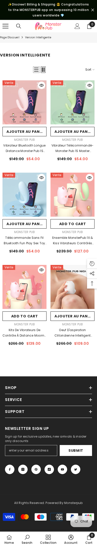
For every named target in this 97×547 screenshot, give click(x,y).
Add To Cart (72, 223)
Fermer (93, 10)
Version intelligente (38, 37)
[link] (27, 539)
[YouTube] (62, 469)
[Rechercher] (19, 26)
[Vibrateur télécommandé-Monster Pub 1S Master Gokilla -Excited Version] (72, 102)
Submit (75, 450)
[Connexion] (77, 26)
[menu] (5, 26)
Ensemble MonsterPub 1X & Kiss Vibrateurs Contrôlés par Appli (72, 241)
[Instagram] (23, 469)
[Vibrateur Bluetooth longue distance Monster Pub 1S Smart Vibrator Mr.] (24, 102)
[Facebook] (9, 469)
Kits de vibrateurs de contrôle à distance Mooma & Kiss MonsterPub (24, 333)
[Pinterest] (36, 469)
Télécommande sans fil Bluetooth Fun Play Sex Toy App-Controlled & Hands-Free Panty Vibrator (24, 241)
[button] (36, 69)
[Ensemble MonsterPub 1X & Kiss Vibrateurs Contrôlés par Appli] (72, 195)
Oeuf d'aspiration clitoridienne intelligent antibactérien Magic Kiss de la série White (72, 333)
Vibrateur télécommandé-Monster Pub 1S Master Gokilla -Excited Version (72, 148)
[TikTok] (49, 469)
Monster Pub (24, 140)
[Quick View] (41, 85)
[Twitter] (75, 469)
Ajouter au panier (26, 131)
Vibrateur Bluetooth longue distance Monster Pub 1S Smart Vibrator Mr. (24, 148)
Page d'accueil (9, 37)
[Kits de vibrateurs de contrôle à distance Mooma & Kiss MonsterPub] (24, 287)
